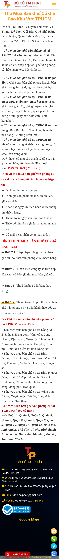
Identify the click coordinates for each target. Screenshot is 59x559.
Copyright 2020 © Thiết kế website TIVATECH (29, 557)
